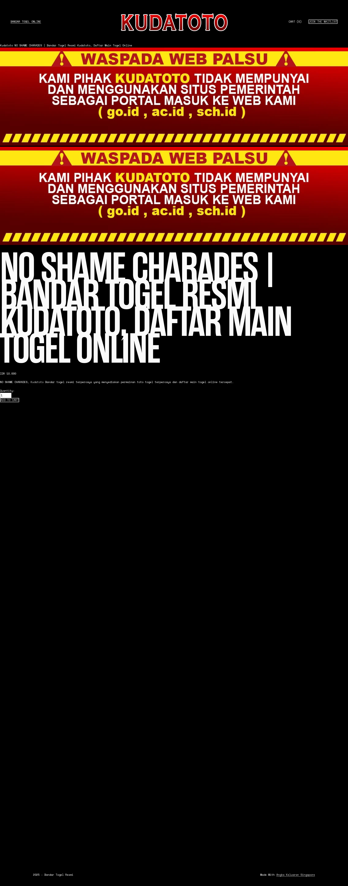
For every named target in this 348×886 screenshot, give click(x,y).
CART (295, 22)
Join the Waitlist (323, 22)
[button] (9, 400)
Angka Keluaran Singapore (295, 875)
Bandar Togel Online (25, 22)
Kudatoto (6, 45)
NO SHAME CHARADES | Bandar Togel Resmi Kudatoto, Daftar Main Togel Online (73, 45)
